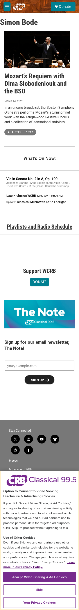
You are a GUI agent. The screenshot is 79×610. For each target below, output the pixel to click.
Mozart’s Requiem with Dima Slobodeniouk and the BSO (35, 83)
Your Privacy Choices (39, 602)
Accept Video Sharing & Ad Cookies (39, 577)
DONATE (39, 281)
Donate (65, 7)
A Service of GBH (20, 469)
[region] (39, 540)
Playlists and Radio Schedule (39, 226)
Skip (39, 589)
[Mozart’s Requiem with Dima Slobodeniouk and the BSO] (37, 49)
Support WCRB (39, 271)
